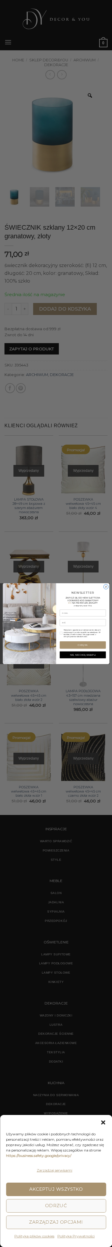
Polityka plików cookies (34, 1236)
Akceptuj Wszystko (56, 1189)
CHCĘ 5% (83, 644)
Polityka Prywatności (76, 1236)
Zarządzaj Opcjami (56, 1222)
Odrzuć (56, 1205)
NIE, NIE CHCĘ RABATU (83, 654)
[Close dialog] (105, 586)
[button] (103, 1122)
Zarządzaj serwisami (54, 1170)
